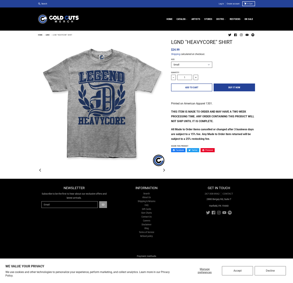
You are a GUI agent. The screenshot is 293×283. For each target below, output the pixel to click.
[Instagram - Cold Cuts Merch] (241, 35)
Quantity (175, 72)
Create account (233, 4)
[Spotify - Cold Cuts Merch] (253, 35)
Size (172, 59)
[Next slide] (164, 170)
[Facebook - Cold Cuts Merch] (235, 35)
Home (40, 35)
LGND (48, 35)
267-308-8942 (212, 193)
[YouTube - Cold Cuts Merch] (247, 35)
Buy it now (234, 87)
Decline (270, 270)
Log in (221, 4)
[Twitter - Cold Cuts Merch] (230, 35)
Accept (237, 270)
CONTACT (227, 193)
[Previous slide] (40, 170)
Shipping (175, 54)
